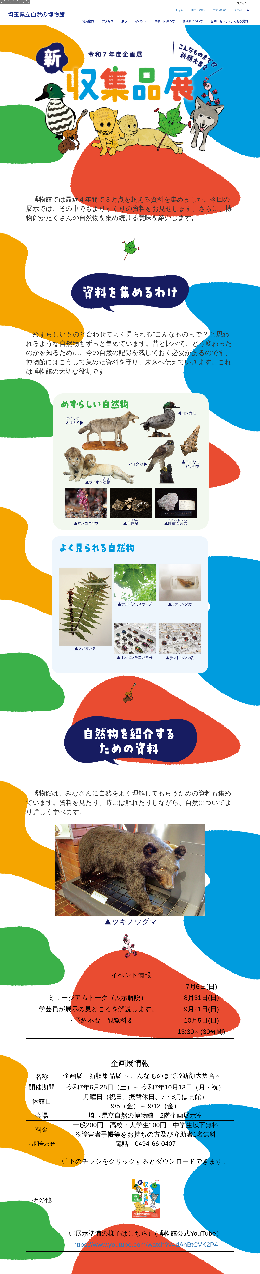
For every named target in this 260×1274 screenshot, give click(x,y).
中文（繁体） (198, 10)
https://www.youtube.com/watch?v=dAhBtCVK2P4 (145, 1244)
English (180, 10)
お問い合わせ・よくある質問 (229, 21)
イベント (141, 21)
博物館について (193, 21)
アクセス (107, 21)
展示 (124, 21)
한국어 (238, 10)
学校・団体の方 (165, 21)
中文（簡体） (220, 10)
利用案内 (88, 21)
